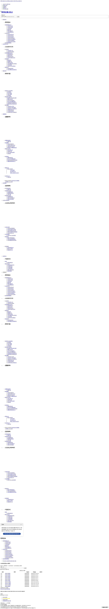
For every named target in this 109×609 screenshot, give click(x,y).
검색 (18, 16)
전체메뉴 (4, 272)
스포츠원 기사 (10, 50)
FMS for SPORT (8, 180)
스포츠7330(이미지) (11, 57)
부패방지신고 (10, 249)
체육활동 (7, 142)
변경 (7, 587)
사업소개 (9, 177)
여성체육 (9, 95)
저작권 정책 (5, 599)
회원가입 (8, 4)
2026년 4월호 (7, 576)
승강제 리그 (7, 175)
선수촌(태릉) (9, 267)
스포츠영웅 (9, 64)
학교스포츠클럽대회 (11, 101)
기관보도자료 (10, 27)
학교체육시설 (13, 171)
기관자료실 (9, 28)
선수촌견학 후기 (10, 111)
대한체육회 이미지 (8, 52)
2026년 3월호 (7, 577)
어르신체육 (9, 94)
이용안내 (4, 256)
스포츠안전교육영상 (11, 39)
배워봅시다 (9, 61)
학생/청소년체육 (8, 96)
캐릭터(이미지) (10, 56)
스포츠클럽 (12, 170)
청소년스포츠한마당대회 (12, 160)
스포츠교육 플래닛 (11, 228)
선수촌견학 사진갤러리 (12, 112)
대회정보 (7, 156)
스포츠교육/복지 (6, 200)
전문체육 (4, 183)
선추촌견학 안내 (10, 109)
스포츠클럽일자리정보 (11, 240)
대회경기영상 (10, 62)
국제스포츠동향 (10, 199)
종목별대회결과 (10, 193)
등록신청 (9, 141)
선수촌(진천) (9, 266)
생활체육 (4, 114)
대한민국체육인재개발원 (12, 231)
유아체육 (9, 91)
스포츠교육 (7, 227)
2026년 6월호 (7, 573)
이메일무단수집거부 (7, 600)
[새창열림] (5, 5)
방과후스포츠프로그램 (11, 97)
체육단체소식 (10, 30)
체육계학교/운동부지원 (12, 103)
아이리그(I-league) (10, 100)
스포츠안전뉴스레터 (11, 41)
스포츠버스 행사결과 (11, 107)
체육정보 (4, 19)
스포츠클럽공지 (10, 32)
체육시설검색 (10, 168)
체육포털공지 (10, 262)
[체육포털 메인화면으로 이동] (6, 12)
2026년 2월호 (7, 579)
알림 (6, 261)
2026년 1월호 (7, 580)
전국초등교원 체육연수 (12, 102)
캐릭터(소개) (9, 55)
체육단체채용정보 (11, 237)
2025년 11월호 (8, 583)
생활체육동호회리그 (11, 161)
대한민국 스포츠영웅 (11, 235)
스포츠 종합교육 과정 (11, 230)
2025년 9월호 (7, 586)
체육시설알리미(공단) (14, 172)
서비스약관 (5, 597)
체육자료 (9, 29)
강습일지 (9, 153)
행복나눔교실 (10, 99)
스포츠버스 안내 (10, 106)
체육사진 (7, 67)
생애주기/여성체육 (8, 90)
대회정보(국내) (8, 190)
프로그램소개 (10, 149)
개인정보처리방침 (6, 598)
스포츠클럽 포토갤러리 (12, 69)
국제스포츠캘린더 (11, 197)
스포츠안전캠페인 (11, 40)
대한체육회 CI (10, 54)
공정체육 (7, 246)
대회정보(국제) (8, 195)
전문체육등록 (7, 188)
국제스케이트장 (10, 269)
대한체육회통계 (8, 42)
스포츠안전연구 (10, 35)
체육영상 (7, 58)
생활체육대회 (10, 157)
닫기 (21, 524)
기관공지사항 (10, 26)
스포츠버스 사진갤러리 (12, 108)
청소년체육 (9, 93)
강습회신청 (9, 151)
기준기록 (9, 194)
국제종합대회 (10, 196)
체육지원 (4, 70)
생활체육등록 (7, 140)
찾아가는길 (7, 263)
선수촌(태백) (9, 268)
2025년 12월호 (8, 581)
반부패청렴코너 (10, 247)
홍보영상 (9, 60)
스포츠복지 (7, 234)
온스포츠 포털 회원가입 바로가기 (12, 533)
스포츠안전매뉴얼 (11, 290)
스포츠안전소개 (10, 34)
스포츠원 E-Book (10, 51)
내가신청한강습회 (11, 152)
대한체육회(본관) (10, 264)
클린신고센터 (10, 248)
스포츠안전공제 (10, 36)
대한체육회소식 (8, 24)
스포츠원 (7, 49)
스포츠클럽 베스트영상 (12, 63)
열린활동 (7, 105)
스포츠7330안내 (10, 143)
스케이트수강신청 (11, 146)
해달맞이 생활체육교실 (12, 147)
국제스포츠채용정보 (11, 239)
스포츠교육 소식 (10, 233)
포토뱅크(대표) (10, 68)
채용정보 (7, 236)
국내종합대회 (10, 191)
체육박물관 (9, 270)
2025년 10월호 (8, 584)
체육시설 (7, 167)
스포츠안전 (7, 33)
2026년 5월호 (7, 574)
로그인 (4, 4)
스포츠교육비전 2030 (11, 229)
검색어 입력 (3, 16)
